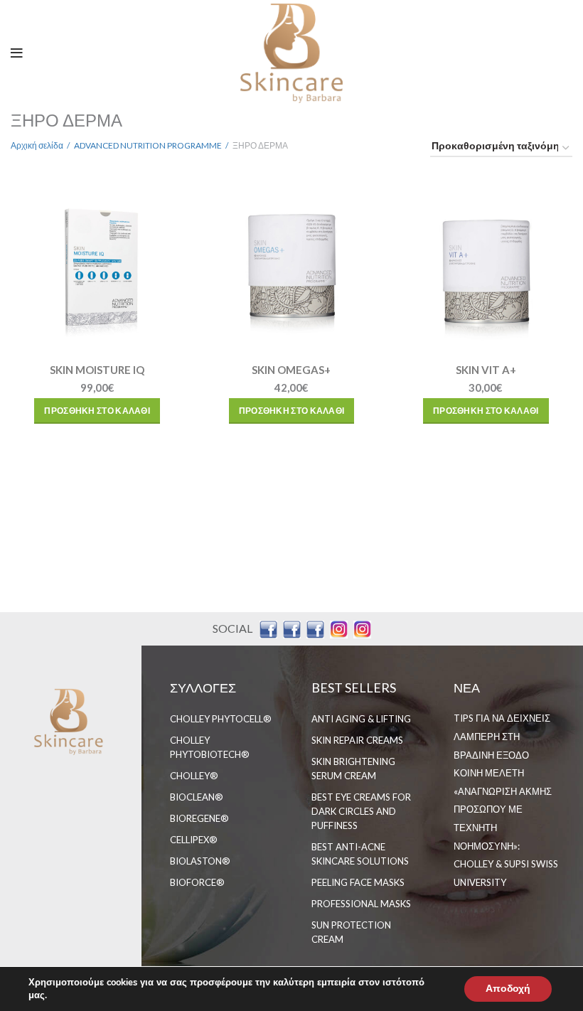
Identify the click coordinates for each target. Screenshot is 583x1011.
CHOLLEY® (194, 775)
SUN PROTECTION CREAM (351, 932)
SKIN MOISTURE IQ (97, 369)
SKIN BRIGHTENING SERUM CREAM (353, 768)
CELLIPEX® (194, 839)
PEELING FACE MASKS (358, 882)
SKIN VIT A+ (486, 369)
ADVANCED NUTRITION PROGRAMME (148, 145)
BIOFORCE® (197, 882)
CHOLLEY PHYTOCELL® (221, 718)
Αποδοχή (508, 988)
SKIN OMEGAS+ (291, 369)
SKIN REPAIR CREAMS (357, 740)
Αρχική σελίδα (37, 145)
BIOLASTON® (200, 861)
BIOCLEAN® (196, 797)
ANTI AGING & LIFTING (361, 718)
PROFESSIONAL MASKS (361, 903)
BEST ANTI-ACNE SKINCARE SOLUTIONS (360, 854)
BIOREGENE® (199, 818)
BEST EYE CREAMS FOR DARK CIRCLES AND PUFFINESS (361, 811)
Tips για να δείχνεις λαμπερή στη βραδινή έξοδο (502, 736)
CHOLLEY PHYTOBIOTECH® (210, 747)
